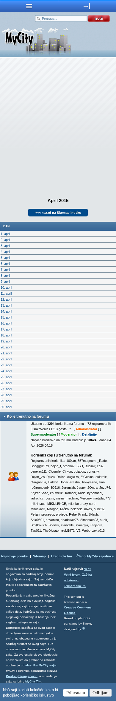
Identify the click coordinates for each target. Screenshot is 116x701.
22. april (6, 359)
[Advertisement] (58, 125)
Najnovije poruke (14, 556)
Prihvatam (75, 692)
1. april (5, 234)
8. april (5, 275)
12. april (6, 299)
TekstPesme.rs (75, 586)
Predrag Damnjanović (21, 676)
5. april (5, 257)
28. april (6, 395)
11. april (6, 293)
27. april (6, 389)
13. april (6, 305)
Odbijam (101, 692)
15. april (6, 317)
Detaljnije (89, 434)
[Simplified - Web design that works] (83, 628)
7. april (5, 269)
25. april (6, 377)
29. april (6, 401)
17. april (6, 329)
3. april (5, 245)
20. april (6, 347)
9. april (5, 281)
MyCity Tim (33, 681)
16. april (6, 323)
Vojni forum (72, 574)
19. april (6, 341)
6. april (5, 263)
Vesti (87, 569)
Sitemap (39, 556)
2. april (5, 240)
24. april (6, 371)
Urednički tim (61, 556)
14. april (6, 311)
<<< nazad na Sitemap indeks (58, 212)
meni (29, 6)
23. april (6, 365)
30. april (6, 407)
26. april (6, 383)
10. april (6, 287)
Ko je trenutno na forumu (28, 416)
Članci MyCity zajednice (95, 556)
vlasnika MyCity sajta (41, 665)
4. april (5, 251)
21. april (6, 353)
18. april (6, 335)
